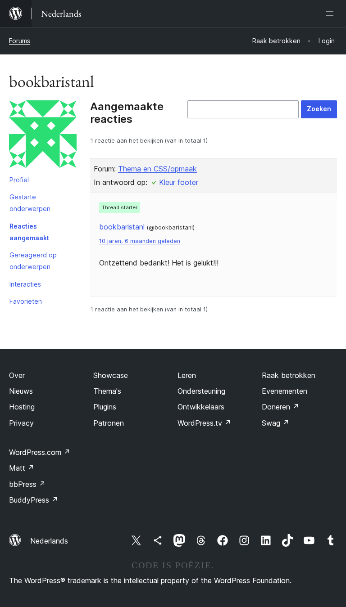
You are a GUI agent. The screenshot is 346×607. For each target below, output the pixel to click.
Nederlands (49, 540)
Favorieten (25, 301)
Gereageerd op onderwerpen (33, 260)
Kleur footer (178, 182)
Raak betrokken (288, 375)
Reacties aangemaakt (29, 232)
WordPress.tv (204, 422)
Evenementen (284, 391)
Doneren (280, 406)
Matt (21, 467)
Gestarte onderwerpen (29, 202)
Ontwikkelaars (201, 406)
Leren (187, 375)
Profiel (19, 180)
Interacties (25, 284)
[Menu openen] (331, 13)
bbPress (27, 484)
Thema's (107, 391)
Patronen (108, 422)
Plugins (104, 406)
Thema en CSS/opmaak (157, 168)
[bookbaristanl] (43, 135)
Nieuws (21, 391)
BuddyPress (33, 499)
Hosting (22, 406)
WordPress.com (39, 452)
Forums (19, 41)
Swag (275, 422)
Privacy (21, 422)
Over (17, 375)
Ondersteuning (201, 391)
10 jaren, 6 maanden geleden (139, 241)
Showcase (110, 375)
